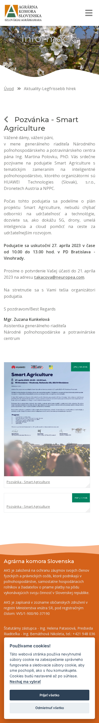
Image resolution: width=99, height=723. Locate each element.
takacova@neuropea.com (59, 277)
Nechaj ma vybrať (25, 681)
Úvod (9, 88)
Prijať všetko (49, 695)
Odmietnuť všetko (49, 708)
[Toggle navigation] (88, 13)
